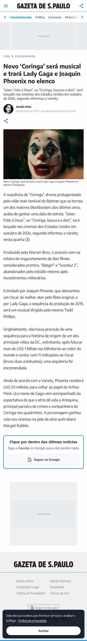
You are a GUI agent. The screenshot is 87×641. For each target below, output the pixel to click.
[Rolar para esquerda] (5, 17)
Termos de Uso (59, 593)
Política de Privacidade (30, 593)
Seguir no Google (46, 608)
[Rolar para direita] (82, 17)
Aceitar (43, 631)
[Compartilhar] (81, 6)
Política (40, 17)
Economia (55, 17)
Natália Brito (23, 106)
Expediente (57, 587)
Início (6, 56)
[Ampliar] (78, 135)
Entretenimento (20, 17)
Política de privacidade (32, 620)
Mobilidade (72, 17)
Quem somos (24, 581)
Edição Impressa (60, 581)
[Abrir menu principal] (6, 6)
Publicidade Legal (27, 587)
